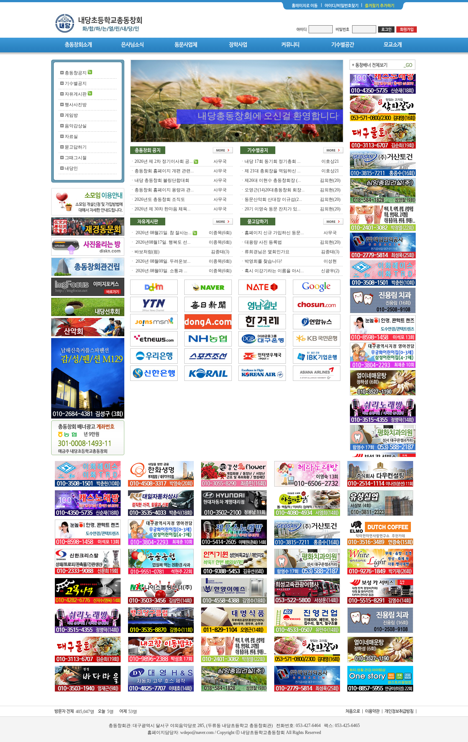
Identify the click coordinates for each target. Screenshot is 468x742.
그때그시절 (76, 157)
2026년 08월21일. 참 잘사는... (163, 232)
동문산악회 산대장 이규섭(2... (273, 199)
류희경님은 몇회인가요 (267, 251)
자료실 (71, 136)
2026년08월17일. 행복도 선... (162, 242)
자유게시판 (76, 94)
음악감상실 (76, 125)
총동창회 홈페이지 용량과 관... (164, 189)
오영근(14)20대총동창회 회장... (275, 189)
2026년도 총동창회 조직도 (160, 199)
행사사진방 (76, 104)
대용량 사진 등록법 (263, 242)
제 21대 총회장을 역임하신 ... (273, 170)
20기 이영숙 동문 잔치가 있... (273, 208)
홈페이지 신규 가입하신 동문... (274, 232)
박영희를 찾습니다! (263, 261)
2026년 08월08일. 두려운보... (162, 261)
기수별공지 (76, 83)
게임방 (71, 115)
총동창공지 (76, 72)
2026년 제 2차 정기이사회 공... (164, 161)
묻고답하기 (76, 147)
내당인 (71, 168)
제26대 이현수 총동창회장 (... (273, 180)
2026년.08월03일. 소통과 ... (161, 270)
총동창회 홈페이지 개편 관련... (164, 170)
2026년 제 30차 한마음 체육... (162, 208)
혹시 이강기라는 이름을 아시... (274, 270)
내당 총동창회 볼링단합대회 (162, 180)
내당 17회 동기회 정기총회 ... (273, 161)
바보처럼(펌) (147, 251)
